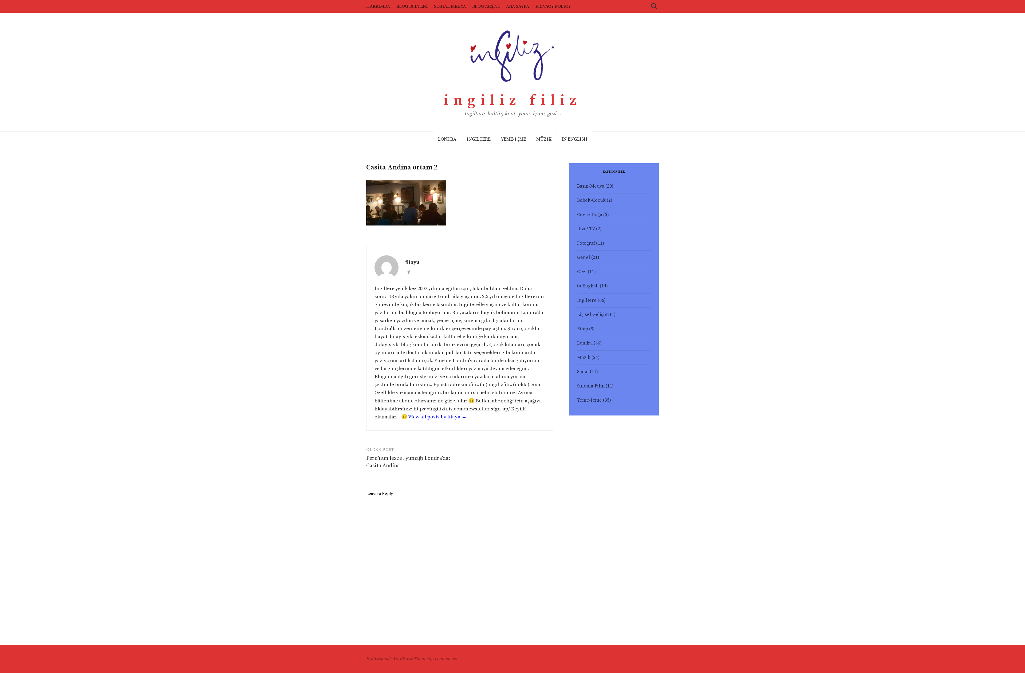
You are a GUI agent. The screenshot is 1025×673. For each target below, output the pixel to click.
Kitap (582, 329)
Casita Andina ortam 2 (402, 167)
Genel (583, 257)
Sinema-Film (591, 386)
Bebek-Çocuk (591, 200)
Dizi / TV (586, 229)
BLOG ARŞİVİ (486, 6)
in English (588, 286)
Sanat (583, 372)
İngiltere (587, 300)
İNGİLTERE (479, 139)
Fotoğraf (586, 243)
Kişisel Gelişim (593, 315)
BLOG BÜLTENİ (412, 6)
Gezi (582, 272)
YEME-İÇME (513, 139)
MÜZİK (543, 139)
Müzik (583, 358)
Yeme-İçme (589, 400)
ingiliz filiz (512, 101)
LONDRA (447, 139)
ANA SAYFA (517, 6)
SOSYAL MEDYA (450, 6)
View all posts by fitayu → (437, 417)
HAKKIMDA (378, 6)
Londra (585, 343)
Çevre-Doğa (589, 215)
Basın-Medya (590, 186)
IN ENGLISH (574, 139)
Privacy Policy (553, 6)
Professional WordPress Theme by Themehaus (411, 658)
